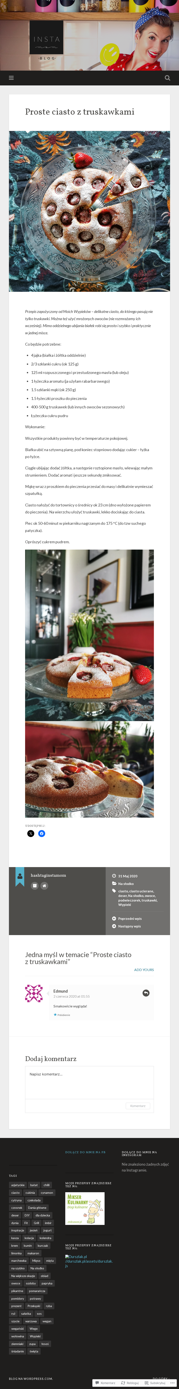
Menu (12, 78)
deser (122, 896)
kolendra (45, 1238)
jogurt (47, 1230)
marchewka (18, 1260)
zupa (32, 1344)
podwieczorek (129, 900)
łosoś (45, 1344)
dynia (15, 1223)
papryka (47, 1283)
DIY (27, 1215)
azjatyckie (17, 1185)
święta (34, 1351)
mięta (50, 1260)
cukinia (30, 1192)
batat (34, 1185)
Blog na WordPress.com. (31, 1379)
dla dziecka (43, 1215)
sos (39, 1313)
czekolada (34, 1200)
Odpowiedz (146, 993)
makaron (33, 1253)
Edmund (60, 991)
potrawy (35, 1298)
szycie (15, 1321)
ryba (49, 1306)
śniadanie (17, 1351)
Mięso (36, 1260)
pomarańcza (37, 1291)
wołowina (17, 1336)
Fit (26, 1223)
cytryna (16, 1200)
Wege (34, 1328)
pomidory (17, 1298)
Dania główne (37, 1207)
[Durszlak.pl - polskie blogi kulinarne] (76, 1256)
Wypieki (124, 905)
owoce (150, 896)
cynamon (47, 1192)
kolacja (29, 1238)
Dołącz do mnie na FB (85, 1152)
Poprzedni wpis (130, 918)
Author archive (35, 886)
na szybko (18, 1268)
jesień (34, 1230)
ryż (13, 1313)
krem (14, 1245)
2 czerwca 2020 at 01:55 (71, 996)
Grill (36, 1223)
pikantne (17, 1291)
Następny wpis (129, 926)
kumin (28, 1245)
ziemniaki (17, 1344)
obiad (44, 1276)
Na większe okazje (23, 1276)
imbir (48, 1223)
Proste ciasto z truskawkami (79, 112)
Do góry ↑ (161, 1379)
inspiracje (17, 1230)
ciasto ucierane (141, 891)
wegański (17, 1328)
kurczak (43, 1245)
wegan (47, 1321)
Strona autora (44, 886)
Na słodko (126, 884)
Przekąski (34, 1306)
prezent (16, 1306)
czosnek (16, 1207)
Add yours (144, 970)
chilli (47, 1185)
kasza (15, 1238)
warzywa (31, 1321)
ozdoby (31, 1283)
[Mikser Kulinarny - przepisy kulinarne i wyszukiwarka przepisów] (85, 1223)
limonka (16, 1253)
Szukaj (166, 78)
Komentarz (138, 1106)
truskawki (149, 900)
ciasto (123, 891)
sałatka (26, 1313)
